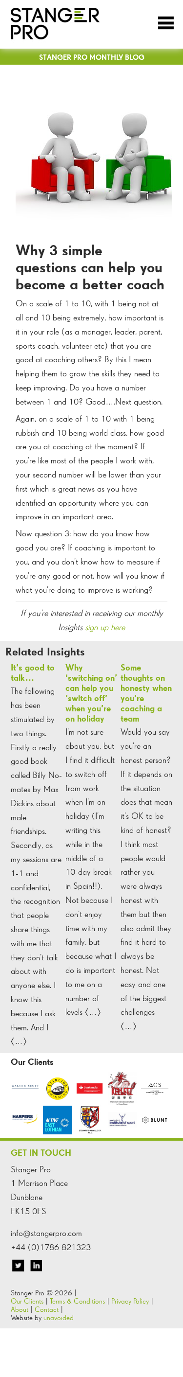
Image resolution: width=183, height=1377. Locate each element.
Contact (47, 1309)
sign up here (105, 627)
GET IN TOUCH (41, 1153)
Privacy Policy (130, 1301)
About (19, 1309)
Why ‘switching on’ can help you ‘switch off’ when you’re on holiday (91, 693)
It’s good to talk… (33, 672)
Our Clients (27, 1301)
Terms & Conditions (77, 1301)
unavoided (58, 1317)
